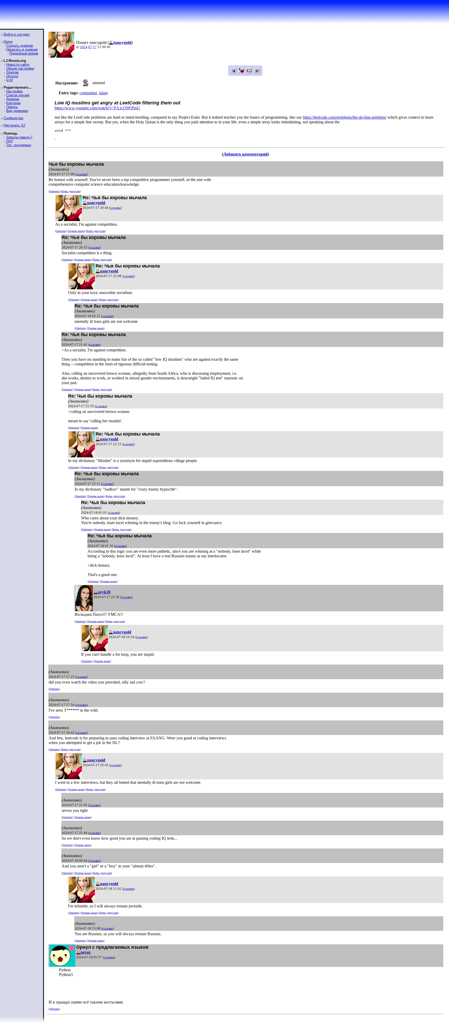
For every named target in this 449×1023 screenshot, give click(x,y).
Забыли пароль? (19, 137)
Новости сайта (17, 64)
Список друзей (17, 95)
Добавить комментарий (245, 154)
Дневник (12, 99)
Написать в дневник (22, 49)
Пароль (12, 107)
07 (90, 47)
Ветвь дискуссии (71, 191)
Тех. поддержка (18, 145)
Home (8, 42)
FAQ (9, 141)
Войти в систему (17, 34)
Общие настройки (20, 68)
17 (95, 47)
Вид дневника (17, 111)
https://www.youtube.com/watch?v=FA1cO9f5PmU (97, 108)
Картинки (13, 103)
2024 (83, 47)
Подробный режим (23, 53)
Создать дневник (19, 46)
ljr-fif (9, 80)
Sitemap (12, 72)
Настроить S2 (14, 125)
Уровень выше (76, 231)
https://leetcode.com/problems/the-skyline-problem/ (344, 117)
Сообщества (13, 118)
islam (103, 93)
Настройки (14, 91)
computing (88, 93)
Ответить (54, 191)
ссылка (81, 174)
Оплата (12, 76)
